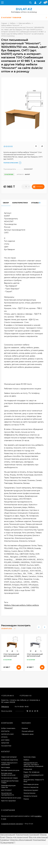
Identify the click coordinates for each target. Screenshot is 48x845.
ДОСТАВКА (5, 740)
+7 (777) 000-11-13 (25, 696)
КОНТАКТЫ (5, 731)
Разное (26, 799)
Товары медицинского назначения (9, 763)
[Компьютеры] (39, 840)
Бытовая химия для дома (10, 770)
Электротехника (29, 793)
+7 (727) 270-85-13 (7, 696)
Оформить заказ (27, 734)
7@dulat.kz (5, 706)
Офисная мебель (24, 23)
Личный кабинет (28, 731)
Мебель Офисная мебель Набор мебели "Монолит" (21, 606)
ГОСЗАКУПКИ (6, 746)
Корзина (25, 728)
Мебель (12, 23)
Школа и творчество (31, 787)
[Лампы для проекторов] (16, 837)
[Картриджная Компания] (27, 834)
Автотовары (5, 767)
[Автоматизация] (7, 834)
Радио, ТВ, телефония (31, 772)
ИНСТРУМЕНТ (6, 790)
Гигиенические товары (9, 778)
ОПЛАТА (4, 737)
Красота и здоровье (8, 801)
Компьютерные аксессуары (11, 798)
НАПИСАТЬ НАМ (7, 734)
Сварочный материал (9, 757)
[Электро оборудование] (21, 840)
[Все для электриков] (38, 837)
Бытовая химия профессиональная (8, 774)
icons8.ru (38, 816)
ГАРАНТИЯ (5, 743)
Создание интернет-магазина (12, 824)
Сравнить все (6, 628)
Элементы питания (30, 796)
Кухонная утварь (30, 757)
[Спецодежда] (7, 842)
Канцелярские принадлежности (7, 794)
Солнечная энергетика (9, 760)
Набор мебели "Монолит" (10, 25)
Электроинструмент (31, 790)
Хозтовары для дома (31, 784)
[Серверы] (4, 840)
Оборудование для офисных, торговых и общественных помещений (33, 764)
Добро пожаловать (8, 728)
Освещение (28, 769)
